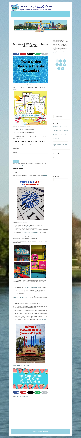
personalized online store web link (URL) (30, 286)
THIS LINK (36, 314)
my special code (23, 312)
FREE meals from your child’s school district (30, 232)
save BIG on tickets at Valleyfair (22, 322)
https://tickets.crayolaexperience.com (32, 287)
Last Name (15, 156)
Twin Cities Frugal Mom (40, 26)
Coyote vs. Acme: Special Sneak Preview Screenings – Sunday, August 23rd (60, 144)
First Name (15, 152)
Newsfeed (26, 396)
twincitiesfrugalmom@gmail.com (20, 165)
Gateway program (42, 319)
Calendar (18, 396)
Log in (47, 431)
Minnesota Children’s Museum (20, 297)
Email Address (16, 148)
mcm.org (21, 301)
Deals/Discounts (22, 396)
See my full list (29, 226)
